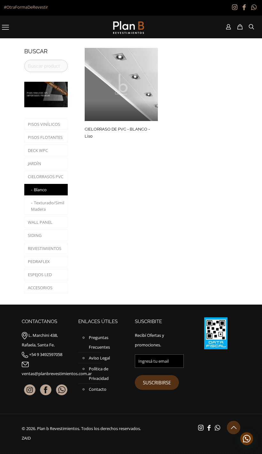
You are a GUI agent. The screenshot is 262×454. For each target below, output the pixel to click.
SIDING (35, 235)
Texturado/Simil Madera (47, 206)
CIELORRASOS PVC (45, 176)
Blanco (40, 190)
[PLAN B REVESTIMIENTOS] (128, 27)
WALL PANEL (40, 222)
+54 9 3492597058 (45, 354)
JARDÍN (34, 163)
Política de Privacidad (99, 373)
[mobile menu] (5, 26)
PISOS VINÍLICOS (44, 124)
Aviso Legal (99, 358)
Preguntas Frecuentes (99, 342)
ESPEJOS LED (40, 274)
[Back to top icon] (233, 427)
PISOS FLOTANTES (45, 137)
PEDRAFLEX (39, 261)
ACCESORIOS (40, 288)
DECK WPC (38, 150)
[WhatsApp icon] (253, 7)
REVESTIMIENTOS (44, 248)
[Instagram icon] (234, 7)
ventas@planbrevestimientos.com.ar (57, 373)
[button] (246, 438)
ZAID (26, 438)
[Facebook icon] (244, 7)
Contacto (97, 389)
